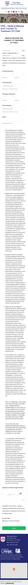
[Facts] (6, 12)
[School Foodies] (8, 12)
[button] (14, 569)
